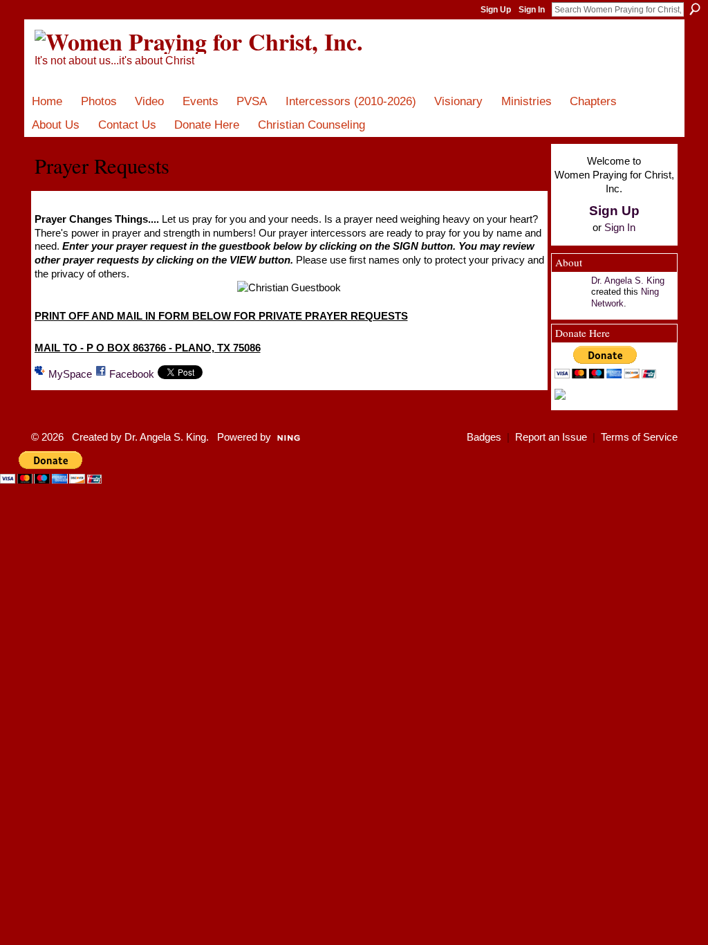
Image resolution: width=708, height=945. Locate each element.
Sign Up (496, 10)
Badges (484, 437)
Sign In (532, 10)
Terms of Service (639, 437)
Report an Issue (551, 437)
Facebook (131, 374)
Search (694, 9)
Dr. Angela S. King (627, 280)
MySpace (70, 374)
